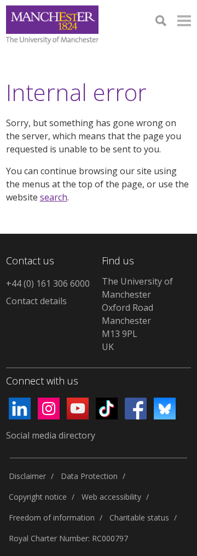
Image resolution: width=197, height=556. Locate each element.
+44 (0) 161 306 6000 (48, 283)
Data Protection (89, 476)
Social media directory (50, 435)
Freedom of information (52, 517)
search (53, 197)
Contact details (36, 301)
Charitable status (139, 517)
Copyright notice (38, 497)
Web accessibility (111, 497)
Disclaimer (27, 476)
